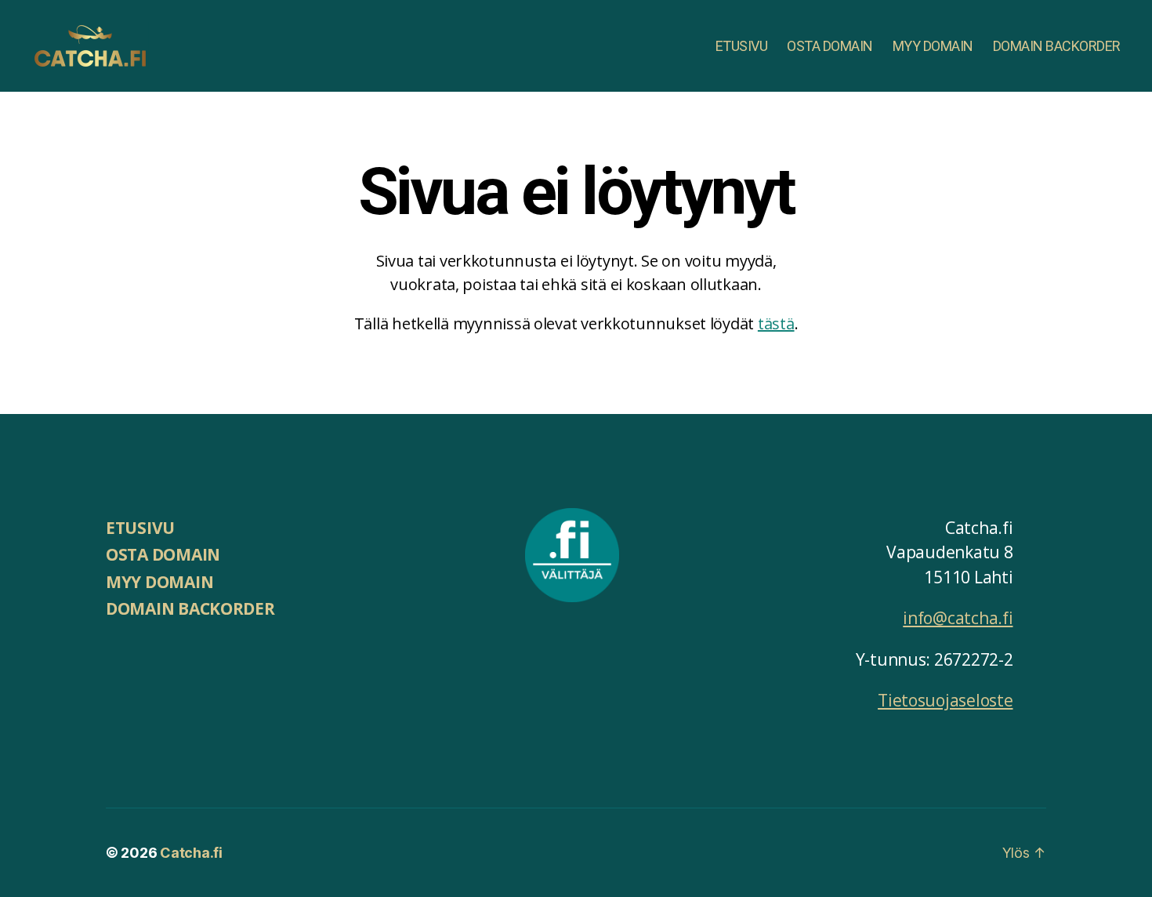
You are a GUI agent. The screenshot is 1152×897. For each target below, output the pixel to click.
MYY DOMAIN (933, 46)
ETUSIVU (741, 46)
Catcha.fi (191, 852)
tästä (776, 323)
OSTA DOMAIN (830, 46)
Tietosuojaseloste (945, 700)
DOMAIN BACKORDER (1057, 46)
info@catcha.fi (958, 618)
